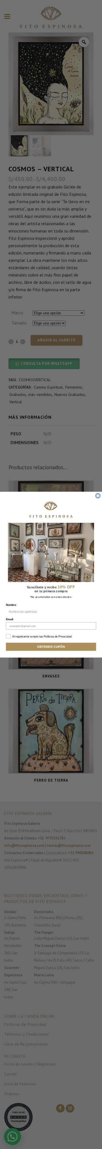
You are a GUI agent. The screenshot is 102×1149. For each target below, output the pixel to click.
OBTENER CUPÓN (51, 646)
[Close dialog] (98, 495)
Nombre (11, 604)
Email (9, 618)
